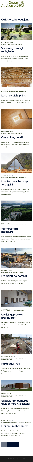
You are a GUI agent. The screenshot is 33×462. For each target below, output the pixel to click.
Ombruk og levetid (12, 137)
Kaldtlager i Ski (10, 363)
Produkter (27, 422)
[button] (27, 4)
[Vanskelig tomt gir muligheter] (16, 31)
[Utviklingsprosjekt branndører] (16, 298)
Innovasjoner (5, 44)
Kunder (21, 272)
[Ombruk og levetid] (16, 119)
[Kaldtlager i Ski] (16, 343)
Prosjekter (22, 91)
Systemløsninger (16, 44)
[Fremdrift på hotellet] (16, 257)
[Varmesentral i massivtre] (16, 210)
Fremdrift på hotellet (14, 276)
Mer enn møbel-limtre (14, 426)
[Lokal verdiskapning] (16, 77)
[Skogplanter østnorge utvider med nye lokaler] (16, 385)
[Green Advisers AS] (12, 4)
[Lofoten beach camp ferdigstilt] (16, 163)
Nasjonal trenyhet (17, 310)
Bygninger (4, 91)
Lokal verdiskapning (13, 95)
